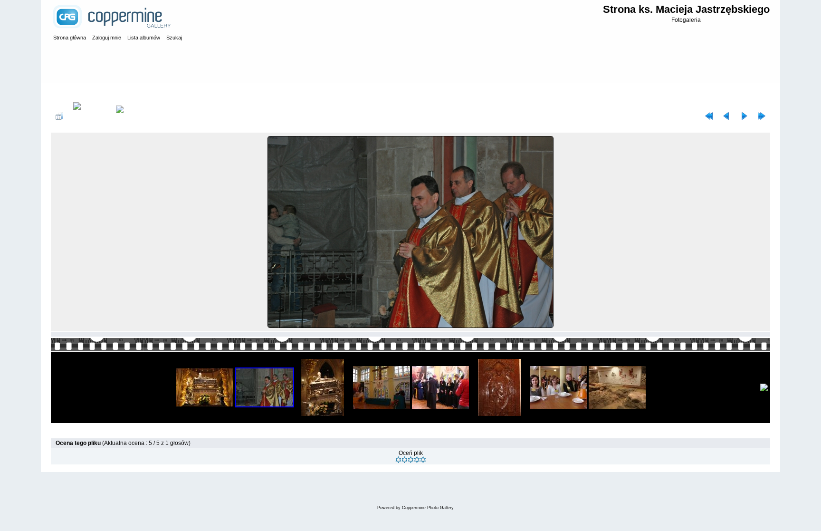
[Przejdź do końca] (761, 116)
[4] (417, 459)
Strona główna (79, 92)
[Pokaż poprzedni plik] (726, 116)
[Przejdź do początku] (708, 116)
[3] (411, 459)
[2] (404, 459)
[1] (398, 459)
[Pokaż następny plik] (744, 116)
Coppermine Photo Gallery (428, 507)
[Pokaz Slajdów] (126, 116)
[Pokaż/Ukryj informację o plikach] (89, 116)
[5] (423, 459)
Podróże (115, 92)
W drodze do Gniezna (160, 92)
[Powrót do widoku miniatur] (59, 116)
